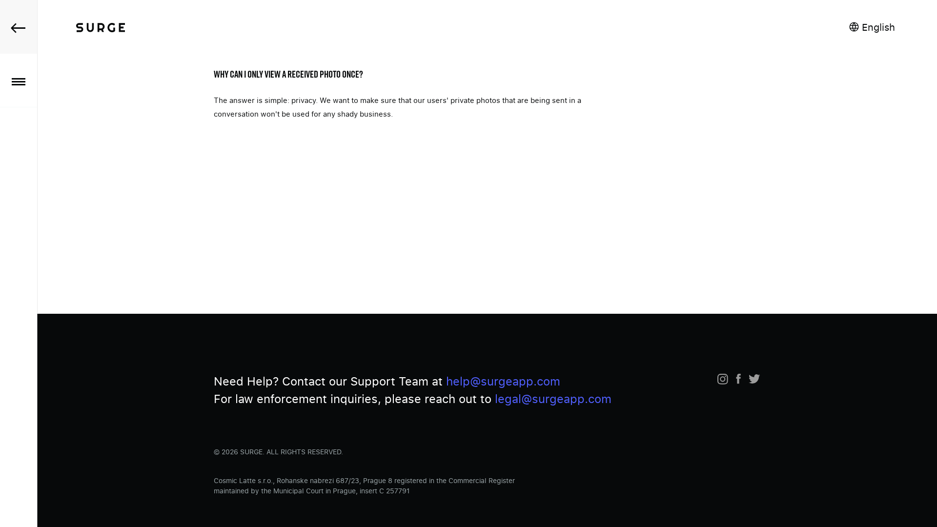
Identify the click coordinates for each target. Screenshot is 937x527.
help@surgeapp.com (503, 381)
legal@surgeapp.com (553, 398)
